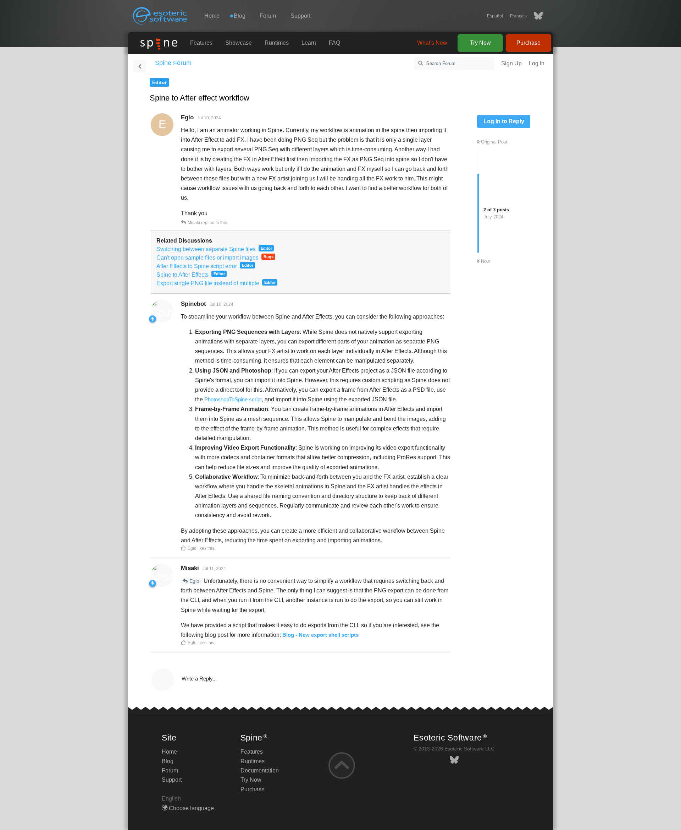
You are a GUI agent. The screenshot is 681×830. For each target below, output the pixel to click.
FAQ (334, 43)
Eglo (194, 581)
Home (212, 16)
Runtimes (277, 43)
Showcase (238, 43)
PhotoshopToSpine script (233, 399)
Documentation (259, 770)
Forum (268, 16)
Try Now (480, 43)
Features (201, 43)
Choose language (190, 808)
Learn (308, 43)
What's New (432, 43)
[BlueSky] (535, 16)
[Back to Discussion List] (139, 66)
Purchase (528, 43)
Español (495, 15)
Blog (167, 761)
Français (518, 15)
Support (300, 16)
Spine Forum (173, 62)
